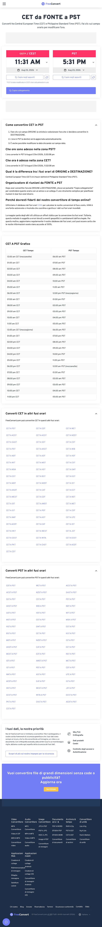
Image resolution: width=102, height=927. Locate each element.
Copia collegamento (21, 90)
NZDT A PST (41, 640)
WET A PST (41, 585)
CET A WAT (11, 517)
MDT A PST (11, 640)
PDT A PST (40, 667)
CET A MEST (11, 497)
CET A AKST (41, 449)
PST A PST (70, 599)
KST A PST (70, 633)
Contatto (79, 907)
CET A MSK (11, 469)
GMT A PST (41, 626)
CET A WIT (10, 463)
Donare (29, 907)
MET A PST (71, 661)
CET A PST (10, 428)
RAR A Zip (70, 826)
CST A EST (70, 835)
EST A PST (70, 626)
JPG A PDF (43, 826)
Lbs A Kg (83, 826)
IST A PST (70, 640)
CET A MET (71, 504)
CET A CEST (11, 538)
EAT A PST (40, 681)
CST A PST (40, 599)
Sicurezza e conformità (64, 907)
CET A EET (70, 490)
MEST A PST (11, 654)
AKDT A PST (11, 647)
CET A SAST (11, 442)
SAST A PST (71, 592)
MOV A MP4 (15, 838)
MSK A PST (71, 620)
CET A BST (40, 476)
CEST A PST (11, 695)
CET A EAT (40, 524)
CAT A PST (40, 647)
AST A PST (40, 674)
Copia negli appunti (26, 77)
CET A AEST (41, 435)
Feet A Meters (85, 835)
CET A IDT (10, 504)
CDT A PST (10, 585)
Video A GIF (15, 834)
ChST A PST (41, 702)
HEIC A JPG (43, 835)
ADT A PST (11, 613)
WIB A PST (40, 606)
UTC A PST (70, 674)
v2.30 (49, 914)
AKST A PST (11, 606)
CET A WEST (41, 531)
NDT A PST (70, 606)
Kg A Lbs (83, 831)
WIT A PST (70, 613)
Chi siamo (14, 907)
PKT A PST (11, 702)
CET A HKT (11, 531)
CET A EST (10, 476)
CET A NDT (11, 456)
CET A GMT (71, 469)
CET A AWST (41, 504)
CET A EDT (40, 497)
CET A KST (70, 476)
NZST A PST (41, 592)
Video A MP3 (30, 838)
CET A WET (71, 428)
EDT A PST (40, 654)
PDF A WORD (57, 826)
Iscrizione (51, 789)
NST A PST (70, 654)
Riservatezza (39, 907)
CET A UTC (70, 517)
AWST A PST (41, 661)
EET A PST (70, 647)
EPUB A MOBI (57, 835)
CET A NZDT (41, 483)
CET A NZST (71, 435)
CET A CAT (40, 490)
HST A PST (11, 626)
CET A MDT (11, 483)
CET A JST (70, 531)
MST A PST (11, 620)
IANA (40, 205)
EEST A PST (71, 695)
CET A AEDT (71, 545)
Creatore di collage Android (29, 863)
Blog (22, 907)
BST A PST (11, 633)
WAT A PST (11, 674)
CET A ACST (11, 435)
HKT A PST (11, 688)
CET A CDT (40, 428)
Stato (87, 907)
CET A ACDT (11, 524)
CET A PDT (40, 510)
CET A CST (70, 442)
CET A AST (40, 517)
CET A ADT (40, 456)
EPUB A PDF (57, 831)
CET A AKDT (11, 490)
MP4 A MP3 (29, 834)
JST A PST (70, 688)
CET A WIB (70, 449)
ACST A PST (71, 585)
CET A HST (40, 469)
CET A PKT (11, 545)
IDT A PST (10, 661)
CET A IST (70, 483)
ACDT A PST (11, 681)
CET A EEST (71, 538)
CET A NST (70, 497)
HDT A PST (40, 613)
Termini (50, 907)
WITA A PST (41, 695)
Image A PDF (44, 839)
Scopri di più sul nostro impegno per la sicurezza (31, 754)
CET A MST (41, 463)
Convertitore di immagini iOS (30, 892)
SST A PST (10, 599)
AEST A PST (11, 592)
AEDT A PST (71, 702)
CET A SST (40, 442)
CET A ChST (41, 545)
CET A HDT (70, 456)
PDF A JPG (43, 831)
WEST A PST (41, 688)
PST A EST (70, 831)
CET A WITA (41, 538)
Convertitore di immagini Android (30, 881)
